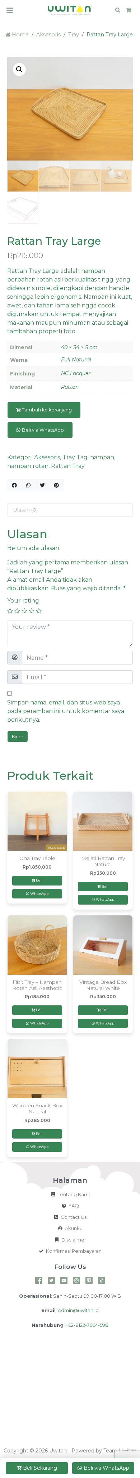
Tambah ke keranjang (47, 410)
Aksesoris (48, 34)
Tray (73, 34)
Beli (39, 880)
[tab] (70, 510)
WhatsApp (38, 894)
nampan (102, 457)
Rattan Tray (68, 466)
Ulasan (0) (25, 509)
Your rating (23, 600)
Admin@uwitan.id (78, 1310)
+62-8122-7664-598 (87, 1325)
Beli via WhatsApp (42, 430)
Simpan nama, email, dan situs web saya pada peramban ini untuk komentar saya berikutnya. (65, 711)
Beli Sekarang (40, 1468)
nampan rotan (27, 466)
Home (19, 34)
